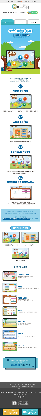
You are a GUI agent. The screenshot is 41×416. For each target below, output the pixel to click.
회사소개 (8, 384)
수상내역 (24, 384)
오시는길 (20, 388)
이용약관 (32, 384)
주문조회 (27, 1)
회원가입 (13, 1)
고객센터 (33, 1)
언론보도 (16, 384)
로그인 (7, 1)
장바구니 (20, 1)
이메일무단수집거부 (27, 386)
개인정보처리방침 (12, 386)
